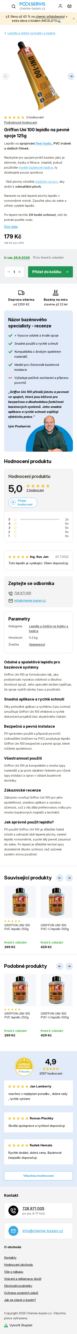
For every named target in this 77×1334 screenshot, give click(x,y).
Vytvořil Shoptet (20, 1325)
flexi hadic (43, 143)
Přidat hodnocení (25, 502)
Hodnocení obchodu (18, 1265)
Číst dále (11, 227)
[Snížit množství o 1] (8, 271)
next (69, 878)
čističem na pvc (46, 182)
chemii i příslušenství (50, 16)
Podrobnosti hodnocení (20, 122)
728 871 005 (22, 593)
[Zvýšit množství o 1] (19, 271)
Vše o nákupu (13, 1272)
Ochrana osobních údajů (21, 1293)
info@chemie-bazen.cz (30, 600)
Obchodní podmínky (18, 1286)
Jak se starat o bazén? (20, 1300)
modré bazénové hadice (36, 167)
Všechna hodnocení (38, 1176)
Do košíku (52, 272)
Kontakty (10, 1258)
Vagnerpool (37, 644)
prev (59, 878)
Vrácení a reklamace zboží (22, 1279)
